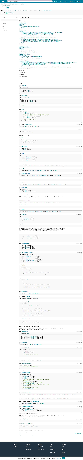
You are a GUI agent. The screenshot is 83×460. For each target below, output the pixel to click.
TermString (28, 296)
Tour (26, 447)
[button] (6, 10)
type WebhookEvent (23, 55)
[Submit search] (52, 1)
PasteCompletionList (25, 200)
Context (40, 170)
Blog (50, 447)
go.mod (10, 10)
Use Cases (15, 446)
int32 (25, 112)
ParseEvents (24, 342)
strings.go (34, 435)
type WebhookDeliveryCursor (24, 54)
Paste (22, 153)
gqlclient (26, 113)
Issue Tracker (52, 449)
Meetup (63, 452)
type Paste (21, 31)
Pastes (22, 209)
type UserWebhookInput (23, 46)
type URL (21, 43)
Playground (27, 446)
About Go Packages (41, 449)
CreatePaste (24, 163)
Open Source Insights (10, 13)
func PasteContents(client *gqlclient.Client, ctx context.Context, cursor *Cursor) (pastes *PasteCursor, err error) (41, 40)
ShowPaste (23, 178)
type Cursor (21, 24)
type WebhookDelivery (23, 53)
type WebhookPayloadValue (24, 60)
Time (29, 113)
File (22, 137)
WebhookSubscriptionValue (28, 388)
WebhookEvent (26, 218)
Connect (64, 444)
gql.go (20, 435)
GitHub (63, 447)
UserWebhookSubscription (27, 252)
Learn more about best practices (47, 10)
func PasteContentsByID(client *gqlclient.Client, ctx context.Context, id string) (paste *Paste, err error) (39, 34)
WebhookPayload (25, 347)
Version (23, 265)
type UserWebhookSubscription (25, 47)
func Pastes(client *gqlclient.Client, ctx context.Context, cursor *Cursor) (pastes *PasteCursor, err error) (40, 41)
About (51, 444)
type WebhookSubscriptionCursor (25, 65)
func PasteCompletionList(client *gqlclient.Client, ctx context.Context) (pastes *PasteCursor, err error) (39, 39)
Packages (71, 1)
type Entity (21, 25)
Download (51, 446)
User (22, 232)
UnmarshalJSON (28, 124)
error (38, 126)
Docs (65, 1)
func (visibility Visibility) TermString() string (29, 51)
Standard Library (40, 446)
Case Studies (16, 447)
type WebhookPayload (23, 57)
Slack (63, 449)
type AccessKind (22, 22)
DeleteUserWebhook (25, 396)
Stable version (37, 10)
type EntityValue (22, 27)
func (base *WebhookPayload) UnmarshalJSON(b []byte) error (32, 58)
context (37, 170)
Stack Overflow (28, 449)
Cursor (22, 105)
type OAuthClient (22, 30)
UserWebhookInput (25, 243)
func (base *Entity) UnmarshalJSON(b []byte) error (30, 26)
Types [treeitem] (3, 28)
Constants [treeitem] (4, 23)
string (27, 87)
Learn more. (59, 458)
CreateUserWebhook (25, 392)
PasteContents (24, 204)
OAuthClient (24, 146)
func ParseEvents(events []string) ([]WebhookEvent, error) (31, 56)
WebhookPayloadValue (27, 355)
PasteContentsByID (25, 173)
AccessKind (23, 85)
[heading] (4, 1)
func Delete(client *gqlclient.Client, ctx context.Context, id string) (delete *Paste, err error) (37, 33)
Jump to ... (4, 17)
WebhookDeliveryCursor (30, 260)
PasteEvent (23, 214)
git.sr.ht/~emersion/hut (9, 12)
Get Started (28, 444)
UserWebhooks (24, 419)
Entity (22, 109)
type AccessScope (22, 23)
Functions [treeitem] (4, 26)
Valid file (10, 10)
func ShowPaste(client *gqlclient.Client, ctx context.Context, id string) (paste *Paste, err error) (38, 35)
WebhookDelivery (25, 301)
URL (25, 142)
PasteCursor (29, 117)
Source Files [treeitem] (4, 30)
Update (22, 182)
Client (32, 170)
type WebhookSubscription (24, 61)
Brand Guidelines (52, 452)
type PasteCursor (22, 38)
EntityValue (26, 120)
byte (35, 126)
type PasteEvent (22, 42)
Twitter (63, 446)
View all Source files (78, 433)
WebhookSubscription (26, 372)
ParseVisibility (24, 291)
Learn (61, 1)
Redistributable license (19, 10)
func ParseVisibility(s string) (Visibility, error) (29, 50)
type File (21, 28)
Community (77, 1)
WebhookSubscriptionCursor (27, 406)
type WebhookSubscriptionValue (25, 68)
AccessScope (24, 95)
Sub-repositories (40, 447)
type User (21, 45)
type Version (21, 48)
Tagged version (29, 10)
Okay (63, 458)
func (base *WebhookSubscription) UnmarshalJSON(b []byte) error (33, 64)
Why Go (55, 1)
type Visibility (21, 49)
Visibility (28, 158)
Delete (22, 168)
